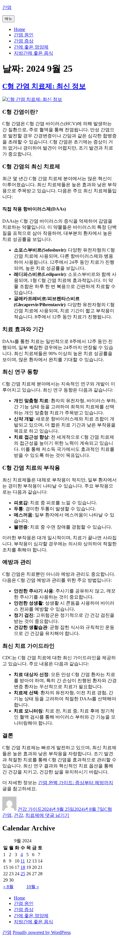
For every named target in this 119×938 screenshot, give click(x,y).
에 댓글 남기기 (54, 815)
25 (23, 873)
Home (19, 29)
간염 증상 (24, 40)
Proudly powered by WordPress (42, 932)
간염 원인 (24, 34)
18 (23, 867)
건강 (18, 815)
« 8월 (8, 886)
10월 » (32, 886)
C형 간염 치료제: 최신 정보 (44, 86)
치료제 (32, 815)
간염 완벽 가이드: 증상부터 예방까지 (75, 782)
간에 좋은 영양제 (31, 47)
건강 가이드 (30, 809)
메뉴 (8, 18)
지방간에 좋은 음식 (33, 53)
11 (23, 860)
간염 (7, 7)
